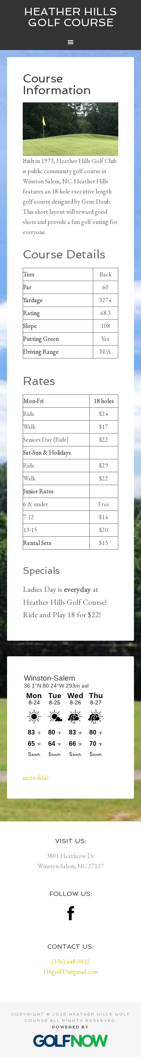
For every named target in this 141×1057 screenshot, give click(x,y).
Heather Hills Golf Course (70, 17)
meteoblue (36, 778)
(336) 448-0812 (71, 961)
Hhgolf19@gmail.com (70, 971)
